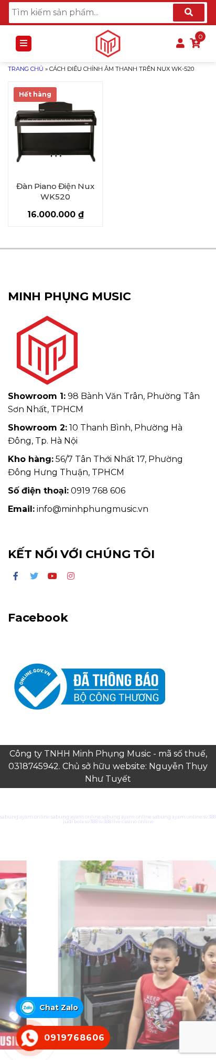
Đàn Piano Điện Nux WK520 (55, 191)
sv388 (209, 817)
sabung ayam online (25, 817)
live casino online (133, 821)
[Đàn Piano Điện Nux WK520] (55, 129)
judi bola (73, 821)
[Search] (188, 13)
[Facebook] (16, 576)
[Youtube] (52, 576)
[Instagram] (71, 576)
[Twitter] (34, 576)
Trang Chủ (26, 68)
